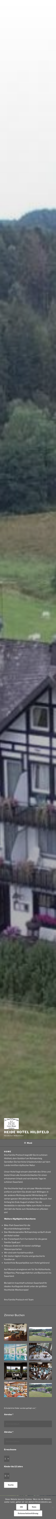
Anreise (8, 1414)
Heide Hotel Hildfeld (26, 1132)
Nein (34, 1507)
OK (21, 1507)
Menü (29, 1143)
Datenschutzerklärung (28, 1513)
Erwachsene (10, 1449)
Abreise (8, 1432)
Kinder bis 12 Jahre (13, 1466)
